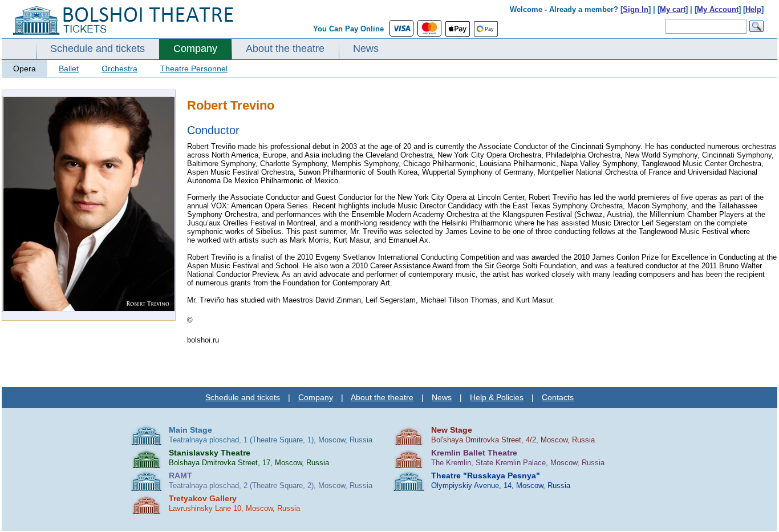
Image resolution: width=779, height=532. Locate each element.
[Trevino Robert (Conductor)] (89, 309)
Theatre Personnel (194, 68)
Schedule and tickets (97, 48)
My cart (672, 9)
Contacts (558, 397)
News (366, 48)
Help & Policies (497, 397)
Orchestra (119, 68)
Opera (24, 68)
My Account (718, 9)
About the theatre (285, 48)
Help (753, 9)
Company (195, 48)
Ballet (69, 68)
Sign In (635, 9)
